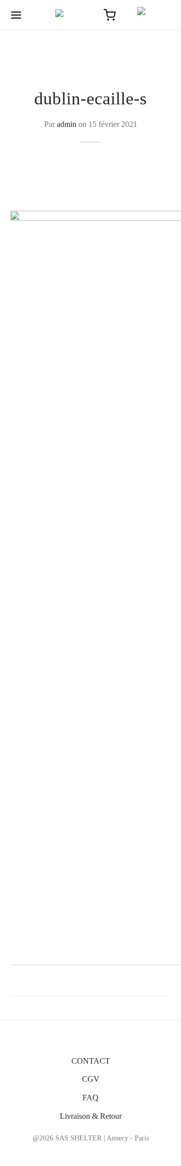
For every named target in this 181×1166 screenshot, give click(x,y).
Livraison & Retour (91, 1116)
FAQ (90, 1097)
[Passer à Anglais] (149, 15)
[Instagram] (90, 1153)
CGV (91, 1079)
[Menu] (16, 15)
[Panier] (110, 15)
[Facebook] (67, 1153)
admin (66, 124)
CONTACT (90, 1061)
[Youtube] (114, 1153)
